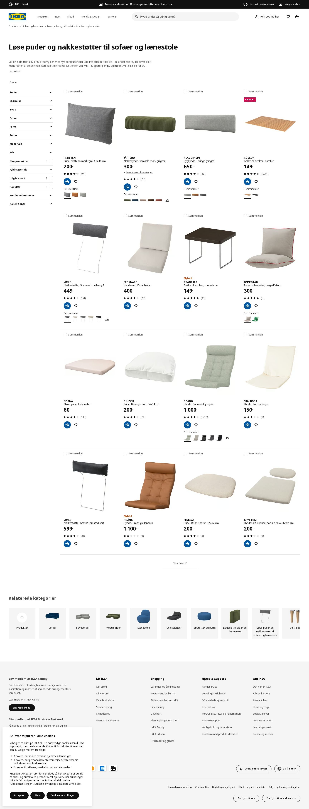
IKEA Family (157, 727)
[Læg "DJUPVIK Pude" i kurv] (127, 424)
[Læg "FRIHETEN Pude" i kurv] (67, 181)
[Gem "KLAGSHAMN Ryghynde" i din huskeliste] (196, 181)
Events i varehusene (107, 720)
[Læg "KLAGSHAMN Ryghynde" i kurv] (187, 181)
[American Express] (102, 768)
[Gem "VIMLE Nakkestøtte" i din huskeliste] (75, 305)
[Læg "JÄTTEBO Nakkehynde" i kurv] (127, 187)
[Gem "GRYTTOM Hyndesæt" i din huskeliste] (256, 543)
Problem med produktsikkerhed (220, 734)
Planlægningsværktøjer (164, 720)
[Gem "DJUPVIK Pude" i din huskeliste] (135, 424)
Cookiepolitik (202, 787)
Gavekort (156, 713)
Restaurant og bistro (163, 693)
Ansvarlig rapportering (180, 787)
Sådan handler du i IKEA (164, 700)
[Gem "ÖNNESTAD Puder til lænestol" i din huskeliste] (256, 305)
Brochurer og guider (162, 741)
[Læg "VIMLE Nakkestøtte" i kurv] (67, 305)
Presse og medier (263, 734)
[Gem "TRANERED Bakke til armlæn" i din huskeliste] (196, 305)
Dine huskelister (105, 700)
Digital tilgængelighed (223, 787)
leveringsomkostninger (139, 172)
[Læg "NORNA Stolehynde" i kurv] (67, 424)
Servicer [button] (112, 16)
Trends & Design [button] (90, 16)
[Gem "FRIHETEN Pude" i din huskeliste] (75, 181)
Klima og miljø (261, 707)
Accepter (19, 795)
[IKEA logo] (17, 16)
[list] (154, 623)
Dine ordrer (102, 693)
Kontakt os (208, 707)
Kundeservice (209, 686)
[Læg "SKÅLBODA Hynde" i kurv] (247, 424)
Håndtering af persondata (252, 787)
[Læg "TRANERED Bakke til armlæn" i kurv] (187, 305)
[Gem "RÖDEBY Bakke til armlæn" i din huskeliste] (256, 181)
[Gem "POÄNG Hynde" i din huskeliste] (196, 424)
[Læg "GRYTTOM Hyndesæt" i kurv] (247, 543)
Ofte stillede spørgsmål (215, 700)
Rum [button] (57, 16)
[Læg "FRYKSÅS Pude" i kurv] (187, 543)
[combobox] (184, 16)
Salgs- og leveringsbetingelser (284, 787)
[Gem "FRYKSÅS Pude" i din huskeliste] (196, 543)
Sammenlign (75, 91)
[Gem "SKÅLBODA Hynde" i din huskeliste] (256, 424)
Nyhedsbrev (103, 713)
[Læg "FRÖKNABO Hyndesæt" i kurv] (127, 305)
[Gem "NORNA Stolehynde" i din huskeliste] (75, 424)
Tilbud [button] (70, 16)
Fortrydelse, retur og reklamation (221, 713)
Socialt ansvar (261, 713)
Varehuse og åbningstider (165, 686)
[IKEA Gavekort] (113, 768)
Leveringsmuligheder (214, 693)
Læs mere (14, 71)
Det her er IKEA (262, 686)
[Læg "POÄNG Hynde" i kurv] (187, 424)
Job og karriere (261, 693)
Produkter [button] (42, 16)
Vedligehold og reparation (217, 727)
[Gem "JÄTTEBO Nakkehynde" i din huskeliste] (135, 187)
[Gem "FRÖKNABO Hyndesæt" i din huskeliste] (135, 305)
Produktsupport (211, 720)
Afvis (37, 795)
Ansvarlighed (260, 700)
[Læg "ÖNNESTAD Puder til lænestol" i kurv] (247, 305)
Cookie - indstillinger (63, 795)
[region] (47, 766)
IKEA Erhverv (158, 734)
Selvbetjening (104, 707)
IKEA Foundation (262, 720)
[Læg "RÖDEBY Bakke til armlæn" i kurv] (247, 181)
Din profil (101, 686)
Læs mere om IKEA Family (24, 699)
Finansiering (158, 707)
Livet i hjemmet (262, 727)
